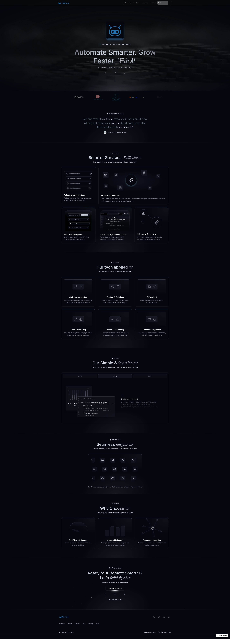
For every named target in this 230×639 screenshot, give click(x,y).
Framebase (152, 632)
